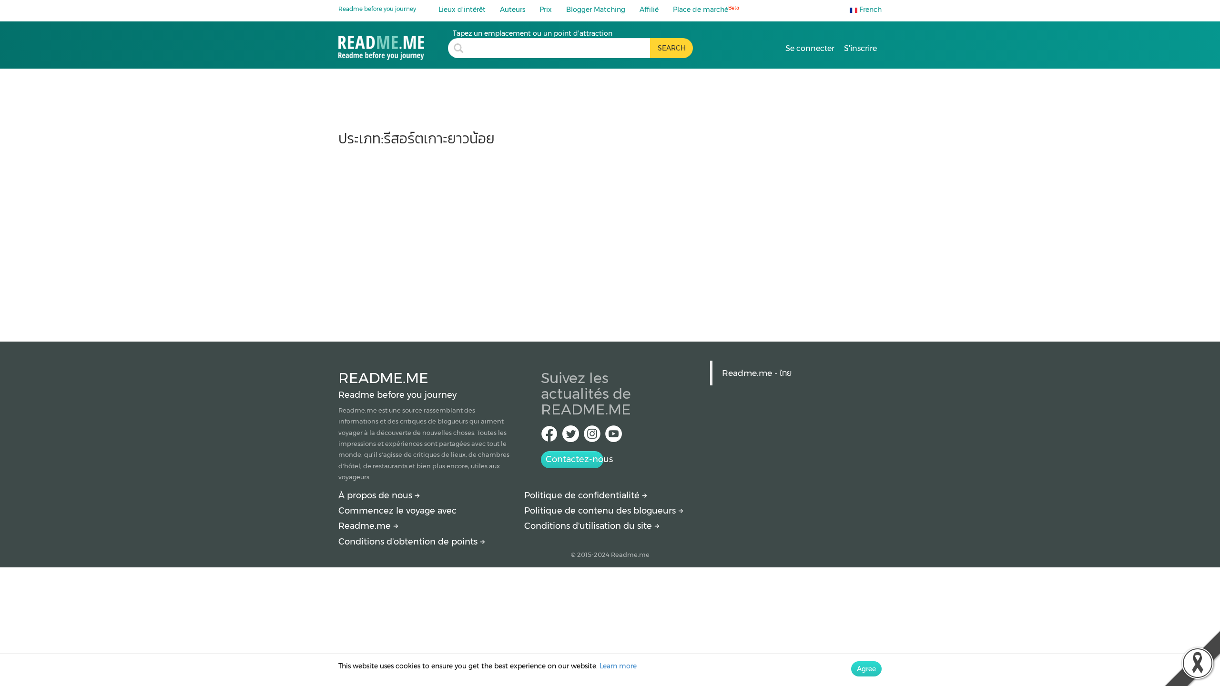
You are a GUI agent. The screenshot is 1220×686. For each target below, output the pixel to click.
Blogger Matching (595, 9)
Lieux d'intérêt (462, 9)
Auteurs (512, 9)
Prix (545, 9)
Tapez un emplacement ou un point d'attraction (532, 33)
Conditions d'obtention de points (409, 541)
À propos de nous (376, 495)
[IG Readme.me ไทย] (592, 436)
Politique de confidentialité (583, 495)
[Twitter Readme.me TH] (570, 436)
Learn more (618, 666)
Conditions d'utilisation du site (589, 526)
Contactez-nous (574, 459)
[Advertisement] (610, 239)
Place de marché (706, 9)
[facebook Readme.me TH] (549, 436)
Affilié (649, 9)
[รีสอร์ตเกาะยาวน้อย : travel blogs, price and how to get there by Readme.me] (393, 45)
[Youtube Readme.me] (613, 436)
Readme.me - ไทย (757, 373)
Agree (866, 669)
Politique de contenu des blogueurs (601, 510)
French (869, 9)
